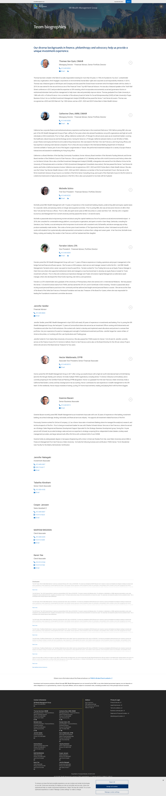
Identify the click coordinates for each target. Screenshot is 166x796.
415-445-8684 (40, 313)
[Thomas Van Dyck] (130, 62)
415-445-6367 (40, 464)
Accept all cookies (112, 786)
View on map (88, 707)
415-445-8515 (66, 405)
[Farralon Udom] (130, 247)
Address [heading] (87, 700)
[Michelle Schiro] (130, 190)
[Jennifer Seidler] (130, 307)
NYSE (98, 776)
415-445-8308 (66, 121)
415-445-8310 (66, 364)
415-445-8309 (66, 253)
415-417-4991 (40, 718)
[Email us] (34, 706)
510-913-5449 (40, 540)
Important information (118, 1)
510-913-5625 (40, 515)
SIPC (109, 776)
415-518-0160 (65, 740)
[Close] (163, 780)
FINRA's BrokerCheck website (100, 678)
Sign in (128, 1)
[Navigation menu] (161, 6)
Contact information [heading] (40, 700)
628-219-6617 (40, 467)
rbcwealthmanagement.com (39, 1)
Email (63, 71)
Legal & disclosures (115, 705)
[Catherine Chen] (130, 115)
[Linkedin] (68, 71)
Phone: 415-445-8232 (39, 704)
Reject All (112, 782)
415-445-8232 (66, 195)
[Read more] (34, 589)
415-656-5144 (40, 749)
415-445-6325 (40, 537)
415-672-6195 (40, 729)
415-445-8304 (66, 68)
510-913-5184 (40, 562)
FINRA (104, 776)
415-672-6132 (65, 718)
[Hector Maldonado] (130, 359)
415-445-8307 (40, 512)
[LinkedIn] (36, 719)
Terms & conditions (115, 708)
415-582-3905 (65, 729)
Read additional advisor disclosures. (39, 667)
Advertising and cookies (116, 716)
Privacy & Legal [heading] (115, 700)
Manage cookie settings (112, 792)
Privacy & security (115, 702)
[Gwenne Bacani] (130, 399)
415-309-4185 (40, 490)
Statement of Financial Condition (119, 713)
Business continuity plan (116, 710)
